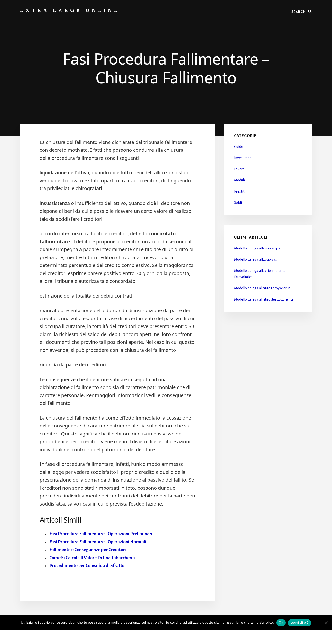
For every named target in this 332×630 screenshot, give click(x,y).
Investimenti (244, 158)
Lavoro (239, 169)
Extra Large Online (70, 10)
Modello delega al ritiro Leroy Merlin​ (262, 288)
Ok (281, 622)
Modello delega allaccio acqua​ (257, 248)
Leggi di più (299, 622)
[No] (325, 622)
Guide (238, 147)
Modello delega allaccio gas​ (255, 259)
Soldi (238, 202)
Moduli (239, 180)
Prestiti (239, 191)
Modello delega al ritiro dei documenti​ (263, 299)
